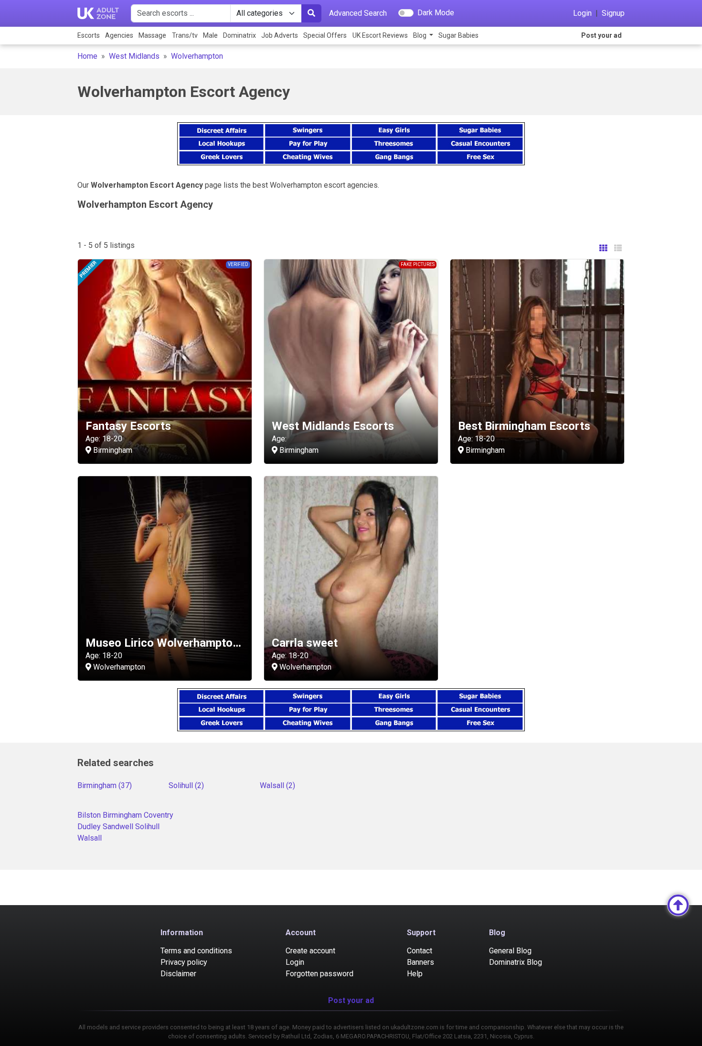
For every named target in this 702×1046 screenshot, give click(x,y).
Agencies (119, 35)
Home (87, 56)
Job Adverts (279, 35)
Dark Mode (435, 12)
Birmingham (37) (104, 785)
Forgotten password (319, 973)
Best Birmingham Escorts (524, 426)
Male (210, 35)
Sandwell (118, 826)
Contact (419, 950)
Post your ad (601, 35)
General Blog (510, 950)
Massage (152, 35)
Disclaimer (178, 973)
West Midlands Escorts (333, 426)
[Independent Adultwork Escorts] (98, 13)
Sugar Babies (458, 35)
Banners (420, 962)
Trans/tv (185, 35)
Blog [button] (420, 35)
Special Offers (325, 35)
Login (582, 13)
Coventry (158, 815)
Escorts (88, 35)
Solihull (147, 826)
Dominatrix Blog (515, 962)
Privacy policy (183, 962)
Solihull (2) (186, 785)
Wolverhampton (197, 56)
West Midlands (134, 56)
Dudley (89, 826)
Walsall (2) (277, 785)
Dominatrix (239, 35)
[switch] (406, 13)
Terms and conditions (196, 950)
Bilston (89, 815)
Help (415, 973)
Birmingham (122, 815)
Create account (310, 950)
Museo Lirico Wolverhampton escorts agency (203, 643)
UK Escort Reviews (380, 35)
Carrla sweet (305, 643)
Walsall (89, 838)
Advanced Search (358, 13)
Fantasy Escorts (128, 426)
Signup (613, 13)
